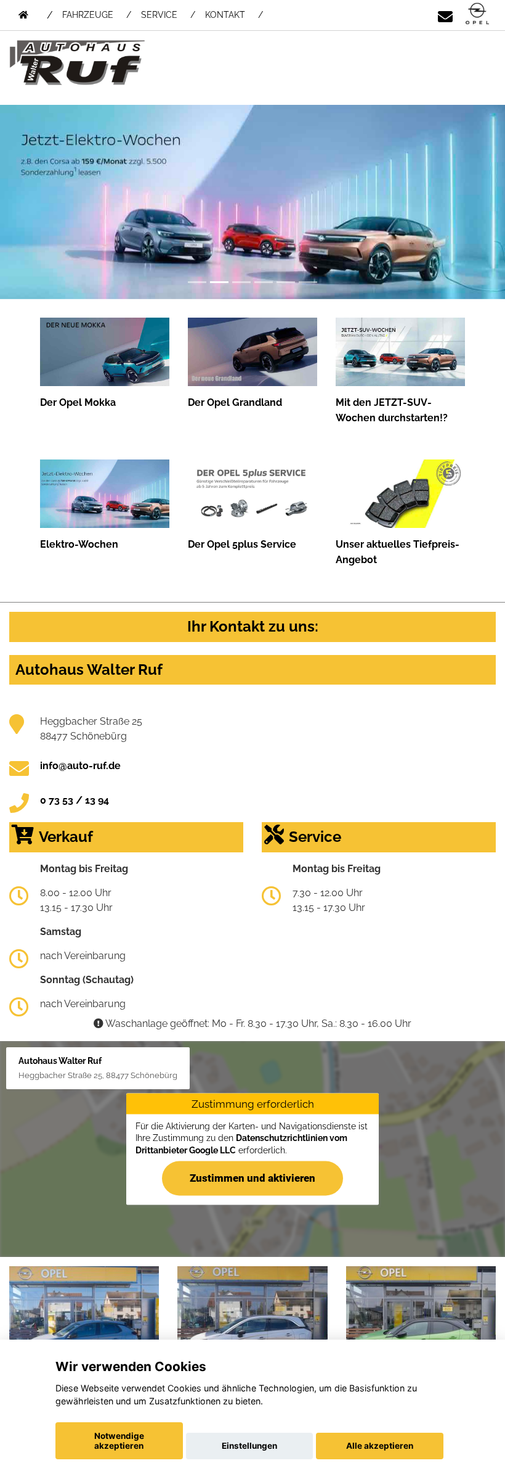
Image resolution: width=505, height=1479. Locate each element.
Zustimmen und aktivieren (252, 1178)
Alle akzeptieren (379, 1446)
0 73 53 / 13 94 (74, 800)
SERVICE (159, 15)
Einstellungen (249, 1446)
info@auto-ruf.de (80, 766)
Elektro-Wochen (79, 544)
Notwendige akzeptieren (119, 1441)
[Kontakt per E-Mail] (445, 14)
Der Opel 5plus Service (242, 544)
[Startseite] (477, 14)
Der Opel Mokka (78, 402)
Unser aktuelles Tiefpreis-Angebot (397, 552)
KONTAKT (225, 15)
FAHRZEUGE (87, 15)
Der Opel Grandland (235, 402)
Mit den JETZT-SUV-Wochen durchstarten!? (392, 410)
